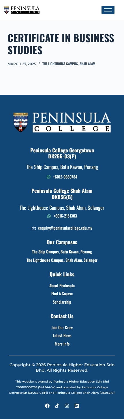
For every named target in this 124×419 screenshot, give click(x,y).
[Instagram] (67, 405)
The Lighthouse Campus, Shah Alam (68, 63)
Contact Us (62, 316)
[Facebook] (47, 405)
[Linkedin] (76, 405)
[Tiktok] (57, 405)
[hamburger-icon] (108, 10)
